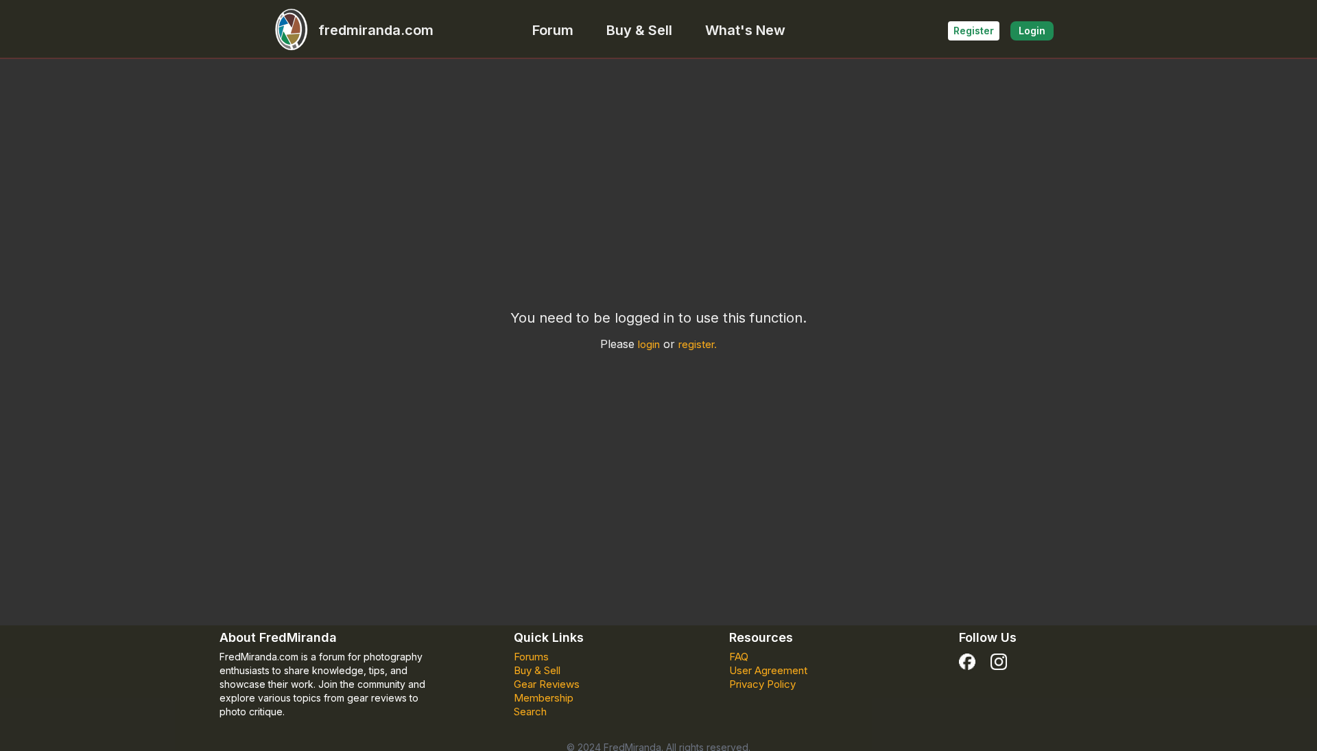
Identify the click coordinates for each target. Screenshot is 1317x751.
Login (1032, 30)
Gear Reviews (547, 684)
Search (530, 711)
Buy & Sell (639, 30)
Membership (543, 697)
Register (973, 30)
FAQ (738, 656)
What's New (745, 30)
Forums (531, 656)
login (649, 344)
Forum (552, 30)
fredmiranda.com (376, 30)
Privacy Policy (762, 684)
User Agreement (768, 670)
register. (697, 344)
